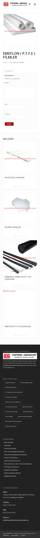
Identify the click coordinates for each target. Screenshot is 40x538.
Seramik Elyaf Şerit (28, 411)
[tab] (8, 71)
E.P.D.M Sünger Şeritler (26, 382)
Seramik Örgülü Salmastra (25, 416)
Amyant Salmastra (10, 382)
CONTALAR (7, 445)
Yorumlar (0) (8, 71)
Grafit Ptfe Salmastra (10, 387)
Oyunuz (7, 82)
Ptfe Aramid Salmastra (11, 407)
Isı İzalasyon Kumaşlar (11, 397)
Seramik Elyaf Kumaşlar (11, 411)
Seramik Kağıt (9, 416)
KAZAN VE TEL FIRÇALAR (11, 458)
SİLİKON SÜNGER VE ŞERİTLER (12, 473)
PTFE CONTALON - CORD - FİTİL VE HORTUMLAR (17, 464)
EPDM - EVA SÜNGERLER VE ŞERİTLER (14, 452)
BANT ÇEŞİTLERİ (8, 442)
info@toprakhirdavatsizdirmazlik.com (14, 365)
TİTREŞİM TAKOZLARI (10, 476)
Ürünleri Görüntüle (20, 186)
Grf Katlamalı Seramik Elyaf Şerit (14, 392)
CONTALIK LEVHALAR (10, 448)
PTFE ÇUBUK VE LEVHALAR (17, 62)
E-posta (7, 114)
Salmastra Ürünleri (27, 407)
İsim (6, 104)
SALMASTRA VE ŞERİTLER (11, 470)
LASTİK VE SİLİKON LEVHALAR (12, 461)
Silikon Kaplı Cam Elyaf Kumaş (13, 421)
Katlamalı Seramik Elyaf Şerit (13, 402)
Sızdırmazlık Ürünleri (11, 426)
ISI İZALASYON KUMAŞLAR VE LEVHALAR (15, 455)
